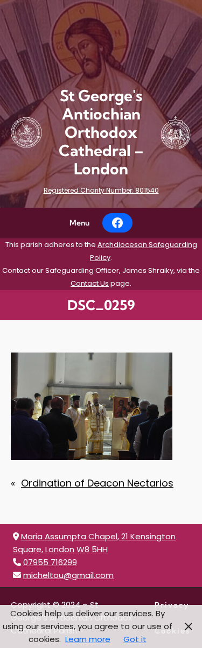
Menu (79, 223)
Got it (135, 639)
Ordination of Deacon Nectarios (97, 483)
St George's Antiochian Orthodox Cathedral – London (101, 132)
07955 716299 (50, 562)
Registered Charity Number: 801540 (101, 190)
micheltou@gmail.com (68, 575)
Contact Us (90, 283)
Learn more (87, 639)
